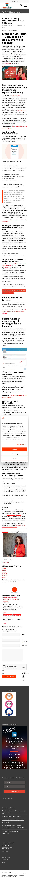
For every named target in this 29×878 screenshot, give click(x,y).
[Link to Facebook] (21, 874)
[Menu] (24, 5)
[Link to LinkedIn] (16, 874)
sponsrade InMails (21, 110)
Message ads (8, 63)
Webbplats (24, 645)
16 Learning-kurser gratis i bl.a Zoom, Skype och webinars (14, 311)
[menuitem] (20, 5)
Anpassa (13, 454)
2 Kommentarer (11, 25)
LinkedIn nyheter (12, 581)
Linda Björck (5, 532)
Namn (23, 635)
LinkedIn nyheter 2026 (8, 816)
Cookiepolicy (5, 859)
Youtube (4, 570)
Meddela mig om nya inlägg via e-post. (24, 677)
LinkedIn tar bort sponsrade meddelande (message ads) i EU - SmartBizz (11, 599)
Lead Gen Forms (9, 122)
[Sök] (20, 5)
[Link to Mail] (25, 874)
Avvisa (14, 458)
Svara (4, 612)
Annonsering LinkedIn (11, 579)
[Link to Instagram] (23, 874)
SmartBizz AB (5, 562)
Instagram (4, 575)
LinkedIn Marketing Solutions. (14, 515)
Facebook (4, 573)
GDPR (3, 862)
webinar (6, 267)
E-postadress (24, 641)
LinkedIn (18, 25)
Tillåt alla (14, 449)
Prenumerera (14, 791)
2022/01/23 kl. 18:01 (7, 602)
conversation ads (15, 95)
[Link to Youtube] (18, 874)
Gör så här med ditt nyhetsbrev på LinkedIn (13, 820)
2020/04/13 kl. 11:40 (7, 617)
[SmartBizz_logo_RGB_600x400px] (12, 5)
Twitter (3, 577)
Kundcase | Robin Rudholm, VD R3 (11, 831)
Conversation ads (12, 60)
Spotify (4, 572)
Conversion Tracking (20, 122)
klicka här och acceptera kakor (14, 290)
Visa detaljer (20, 444)
